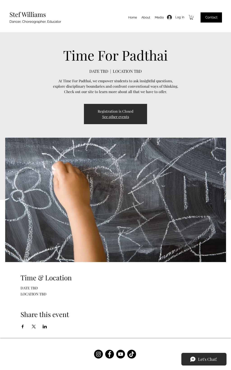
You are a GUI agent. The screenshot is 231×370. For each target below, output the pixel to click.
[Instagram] (98, 354)
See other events (115, 116)
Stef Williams (27, 14)
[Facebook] (109, 354)
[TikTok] (131, 354)
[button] (191, 17)
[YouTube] (120, 354)
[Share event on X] (34, 326)
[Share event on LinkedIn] (45, 326)
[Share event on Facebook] (23, 326)
